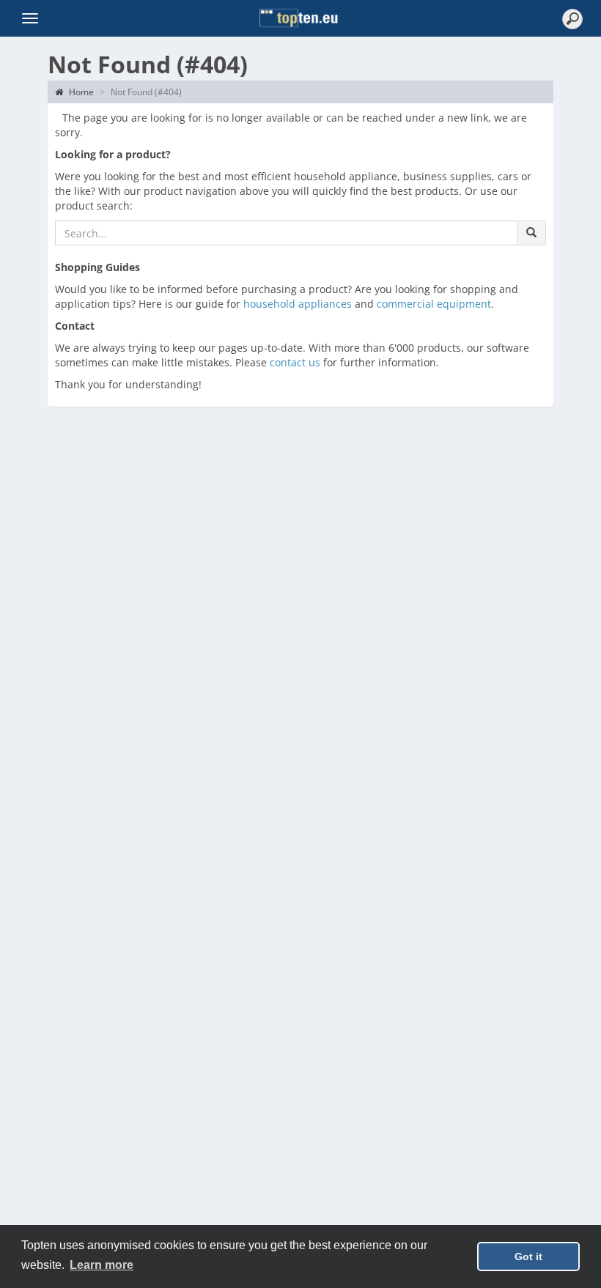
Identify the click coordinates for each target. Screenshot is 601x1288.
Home (80, 92)
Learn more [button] (101, 1265)
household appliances (297, 304)
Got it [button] (528, 1256)
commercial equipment (434, 304)
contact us (295, 362)
